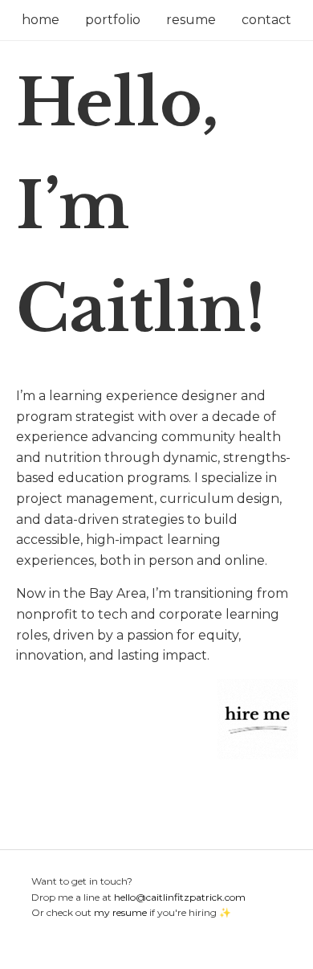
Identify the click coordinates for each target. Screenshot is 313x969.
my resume (120, 912)
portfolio (112, 19)
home (40, 19)
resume (191, 19)
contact (266, 19)
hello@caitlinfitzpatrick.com (180, 897)
